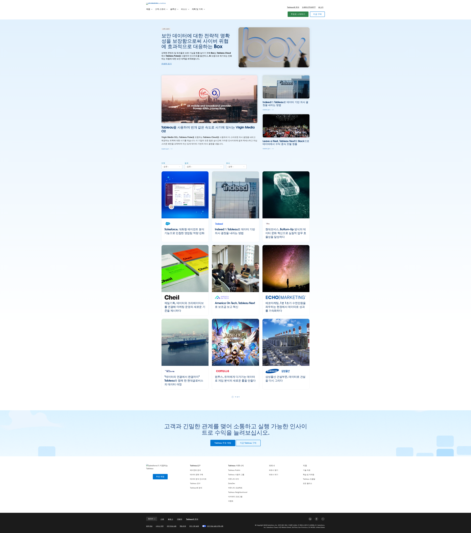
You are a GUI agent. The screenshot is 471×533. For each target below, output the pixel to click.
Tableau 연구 (195, 483)
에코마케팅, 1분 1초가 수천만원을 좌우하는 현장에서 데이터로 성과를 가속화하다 (285, 306)
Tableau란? (195, 465)
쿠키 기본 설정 (194, 526)
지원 (305, 465)
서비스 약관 (160, 526)
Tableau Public (234, 470)
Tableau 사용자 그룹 (236, 474)
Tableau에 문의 (293, 7)
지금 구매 (317, 14)
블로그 (170, 519)
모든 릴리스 (307, 483)
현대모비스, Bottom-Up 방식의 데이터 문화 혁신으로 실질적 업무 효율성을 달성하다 (285, 233)
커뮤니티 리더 (233, 479)
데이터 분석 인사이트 (198, 479)
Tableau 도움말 (309, 479)
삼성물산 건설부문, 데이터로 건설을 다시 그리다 (285, 378)
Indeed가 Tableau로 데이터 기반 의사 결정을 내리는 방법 (235, 231)
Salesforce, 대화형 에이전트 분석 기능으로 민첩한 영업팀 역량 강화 (184, 231)
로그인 (320, 7)
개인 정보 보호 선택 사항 (215, 526)
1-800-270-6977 (309, 7)
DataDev (231, 483)
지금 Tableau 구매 (248, 443)
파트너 (272, 465)
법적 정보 (149, 526)
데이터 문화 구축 (196, 474)
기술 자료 (306, 470)
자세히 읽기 (166, 63)
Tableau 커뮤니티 (236, 465)
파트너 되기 (273, 474)
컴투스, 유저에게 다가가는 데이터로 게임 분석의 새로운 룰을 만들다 (235, 378)
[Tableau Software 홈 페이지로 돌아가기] (156, 2)
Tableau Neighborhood (237, 492)
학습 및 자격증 (308, 474)
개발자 (179, 519)
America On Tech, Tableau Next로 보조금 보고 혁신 (235, 305)
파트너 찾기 (273, 470)
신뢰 (162, 519)
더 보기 (237, 397)
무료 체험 (160, 476)
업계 (186, 163)
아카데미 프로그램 (235, 497)
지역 (163, 163)
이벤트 (230, 501)
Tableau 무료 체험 (223, 443)
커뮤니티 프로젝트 (235, 488)
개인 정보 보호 (171, 526)
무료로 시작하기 (298, 14)
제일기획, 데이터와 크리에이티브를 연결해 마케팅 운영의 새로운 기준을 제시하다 (184, 306)
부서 (228, 163)
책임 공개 (183, 526)
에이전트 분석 (195, 470)
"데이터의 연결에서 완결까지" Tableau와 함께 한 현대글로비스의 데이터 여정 (183, 380)
